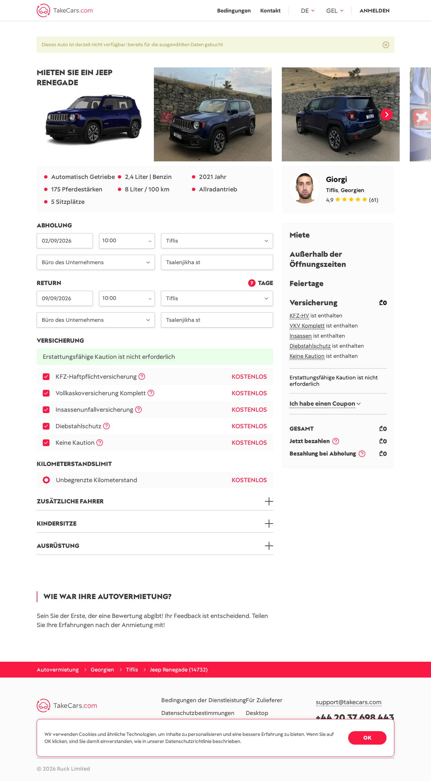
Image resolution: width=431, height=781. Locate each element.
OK (367, 737)
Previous (164, 114)
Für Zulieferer (264, 700)
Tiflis (332, 190)
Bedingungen (234, 10)
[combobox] (123, 240)
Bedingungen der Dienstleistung (203, 700)
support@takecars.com (349, 702)
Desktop (257, 713)
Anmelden (375, 10)
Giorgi (336, 179)
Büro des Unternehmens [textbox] (73, 262)
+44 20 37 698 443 (355, 717)
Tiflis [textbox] (172, 240)
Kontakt (270, 10)
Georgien (352, 190)
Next (386, 114)
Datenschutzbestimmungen (197, 713)
